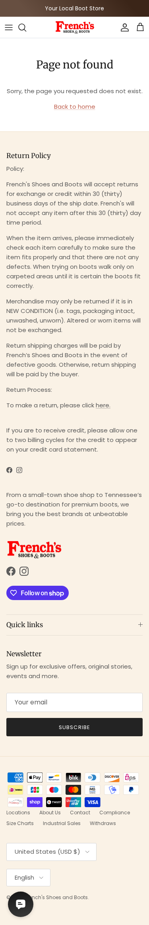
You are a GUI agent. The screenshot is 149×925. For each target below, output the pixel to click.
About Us (50, 812)
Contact (80, 812)
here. (103, 405)
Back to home (74, 106)
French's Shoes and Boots (56, 897)
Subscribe (74, 727)
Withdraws (103, 823)
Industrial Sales (62, 823)
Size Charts (20, 823)
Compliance (114, 812)
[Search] (26, 27)
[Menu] (8, 27)
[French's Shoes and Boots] (75, 27)
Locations (18, 812)
